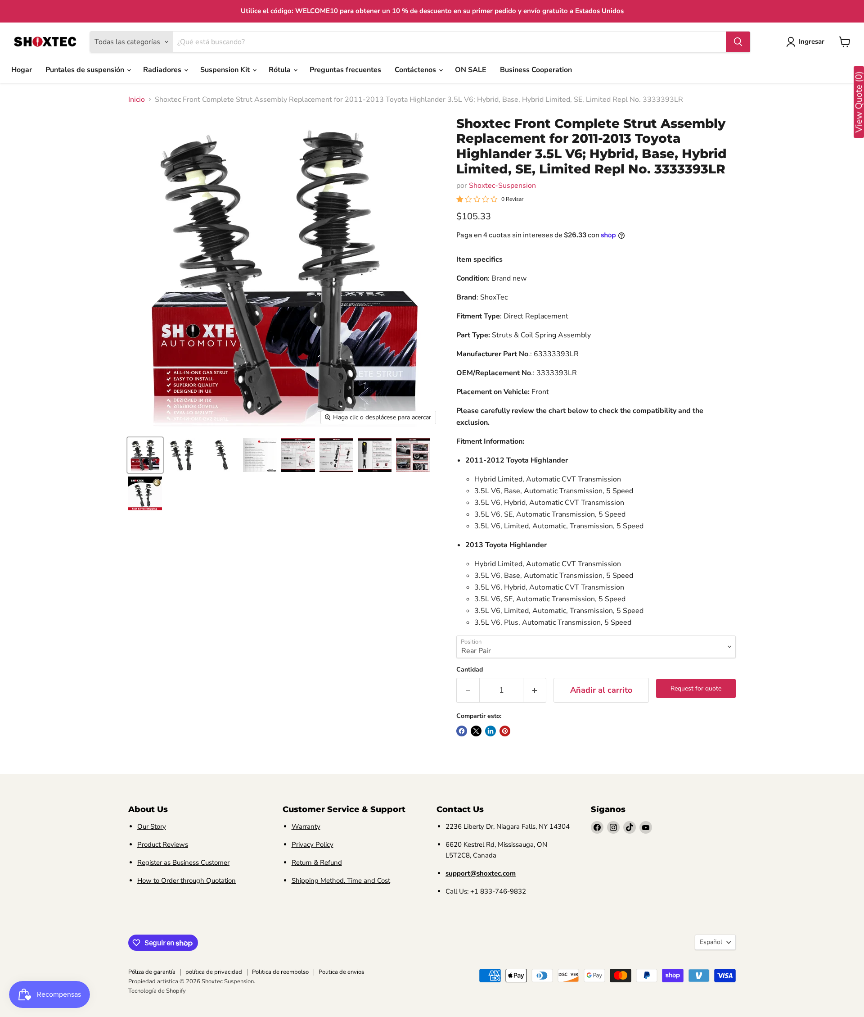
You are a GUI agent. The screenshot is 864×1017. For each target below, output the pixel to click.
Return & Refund (317, 862)
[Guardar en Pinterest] (505, 731)
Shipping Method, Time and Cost (341, 880)
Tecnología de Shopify (157, 991)
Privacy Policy (312, 844)
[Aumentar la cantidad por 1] (534, 690)
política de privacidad (213, 972)
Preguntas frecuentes (345, 70)
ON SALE (470, 70)
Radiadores (163, 70)
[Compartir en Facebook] (461, 731)
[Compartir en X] (476, 731)
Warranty (306, 826)
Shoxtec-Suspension (502, 186)
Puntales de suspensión (85, 70)
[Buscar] (738, 42)
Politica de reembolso (280, 972)
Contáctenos (416, 70)
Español (711, 942)
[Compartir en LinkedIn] (490, 731)
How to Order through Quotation (186, 880)
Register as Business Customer (183, 862)
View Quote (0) (859, 102)
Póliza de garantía (152, 972)
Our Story (151, 826)
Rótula (280, 70)
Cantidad (469, 669)
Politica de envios (341, 972)
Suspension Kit (226, 70)
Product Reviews (162, 844)
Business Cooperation (536, 70)
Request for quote (695, 688)
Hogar (21, 70)
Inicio (136, 99)
